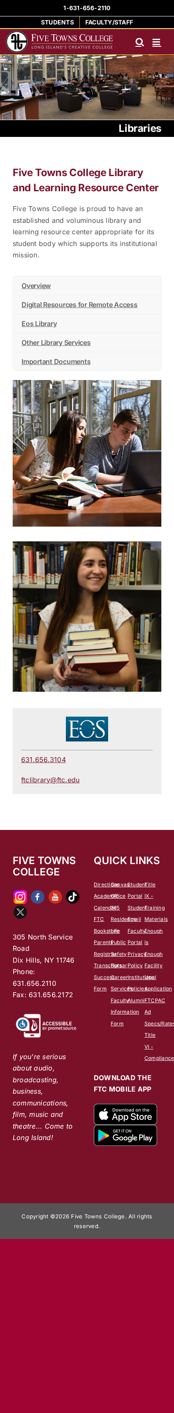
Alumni (136, 1000)
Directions (106, 884)
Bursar (119, 965)
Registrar (105, 954)
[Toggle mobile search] (140, 41)
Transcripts (108, 965)
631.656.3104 (43, 759)
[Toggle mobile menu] (156, 41)
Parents (103, 942)
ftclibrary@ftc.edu (50, 780)
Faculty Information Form (125, 1012)
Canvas (120, 884)
